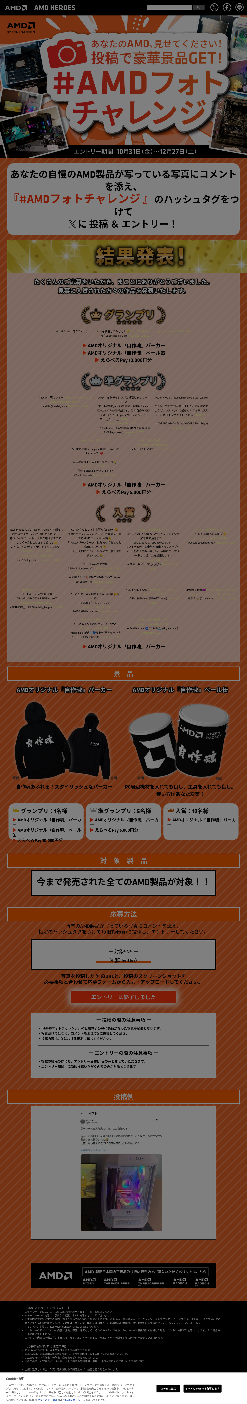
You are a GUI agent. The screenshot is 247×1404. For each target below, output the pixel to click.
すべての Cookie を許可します (202, 1388)
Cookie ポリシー (74, 1400)
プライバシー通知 (47, 1400)
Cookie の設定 (168, 1388)
